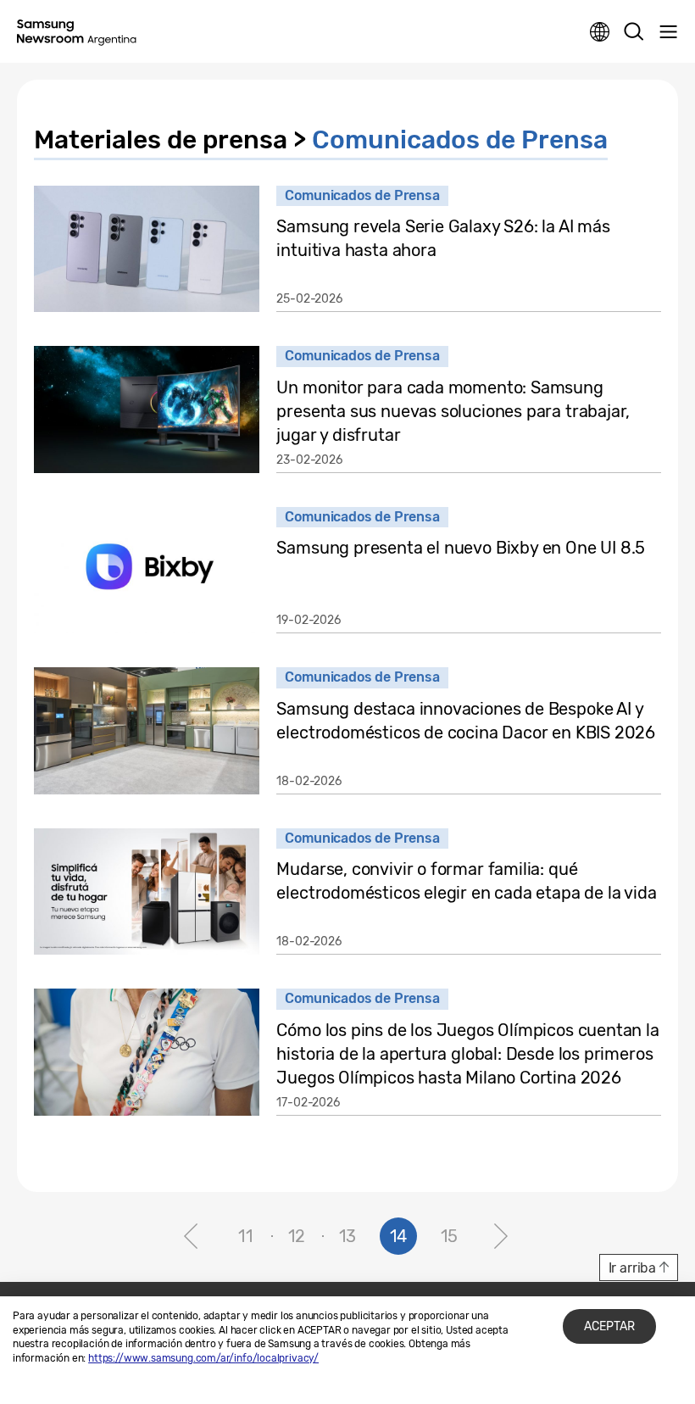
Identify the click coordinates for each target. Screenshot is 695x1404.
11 (245, 1236)
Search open (634, 32)
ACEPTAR (609, 1326)
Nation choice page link (600, 32)
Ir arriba (632, 1268)
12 (297, 1236)
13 (348, 1236)
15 (450, 1236)
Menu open (668, 32)
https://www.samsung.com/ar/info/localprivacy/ (203, 1358)
